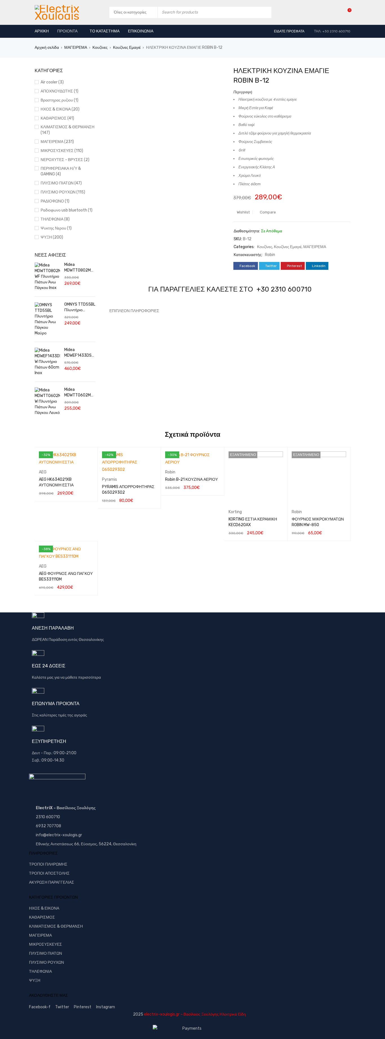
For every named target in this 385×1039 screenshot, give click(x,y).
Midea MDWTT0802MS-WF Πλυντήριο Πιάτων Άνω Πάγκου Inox (79, 267)
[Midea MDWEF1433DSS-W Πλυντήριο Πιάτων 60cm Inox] (47, 362)
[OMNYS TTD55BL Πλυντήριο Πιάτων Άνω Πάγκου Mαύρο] (47, 319)
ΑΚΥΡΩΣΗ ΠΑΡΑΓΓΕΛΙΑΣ (51, 882)
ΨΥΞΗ (34, 980)
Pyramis (109, 479)
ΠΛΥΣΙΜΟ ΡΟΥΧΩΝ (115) (63, 192)
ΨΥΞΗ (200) (52, 237)
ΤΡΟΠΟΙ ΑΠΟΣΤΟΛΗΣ (49, 873)
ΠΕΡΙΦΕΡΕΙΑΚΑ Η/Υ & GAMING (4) (61, 171)
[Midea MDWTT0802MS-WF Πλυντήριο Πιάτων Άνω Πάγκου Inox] (47, 276)
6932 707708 (48, 826)
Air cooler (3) (52, 82)
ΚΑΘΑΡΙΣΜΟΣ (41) (57, 118)
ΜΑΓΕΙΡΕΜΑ (75, 47)
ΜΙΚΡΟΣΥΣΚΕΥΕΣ (45, 944)
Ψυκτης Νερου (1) (56, 228)
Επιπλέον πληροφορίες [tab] (134, 310)
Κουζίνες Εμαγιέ (127, 47)
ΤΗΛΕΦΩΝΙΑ (40, 971)
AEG (43, 472)
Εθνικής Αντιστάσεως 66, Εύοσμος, (67, 844)
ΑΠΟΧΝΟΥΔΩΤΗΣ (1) (59, 91)
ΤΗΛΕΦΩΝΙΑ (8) (55, 219)
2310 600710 (48, 817)
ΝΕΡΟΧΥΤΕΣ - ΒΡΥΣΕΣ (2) (65, 159)
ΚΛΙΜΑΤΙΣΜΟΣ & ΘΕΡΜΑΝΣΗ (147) (67, 130)
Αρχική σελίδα (47, 47)
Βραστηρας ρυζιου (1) (59, 100)
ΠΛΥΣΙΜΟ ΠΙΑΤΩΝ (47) (61, 183)
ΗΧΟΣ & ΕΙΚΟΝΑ (44, 908)
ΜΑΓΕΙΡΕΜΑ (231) (57, 141)
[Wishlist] (346, 12)
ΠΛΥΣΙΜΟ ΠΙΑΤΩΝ (45, 953)
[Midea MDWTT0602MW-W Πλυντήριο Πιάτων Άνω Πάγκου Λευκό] (47, 401)
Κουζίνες (100, 47)
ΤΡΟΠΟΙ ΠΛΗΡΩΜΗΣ (48, 864)
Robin (270, 254)
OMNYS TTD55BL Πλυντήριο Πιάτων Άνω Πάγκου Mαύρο (79, 307)
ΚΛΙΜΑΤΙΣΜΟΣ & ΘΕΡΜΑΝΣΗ (56, 926)
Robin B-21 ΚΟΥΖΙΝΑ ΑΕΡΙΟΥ (191, 479)
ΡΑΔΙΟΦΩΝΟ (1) (55, 201)
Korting (235, 511)
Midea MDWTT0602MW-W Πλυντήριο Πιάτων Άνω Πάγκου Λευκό (79, 392)
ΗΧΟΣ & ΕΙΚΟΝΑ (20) (60, 109)
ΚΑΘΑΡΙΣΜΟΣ (42, 917)
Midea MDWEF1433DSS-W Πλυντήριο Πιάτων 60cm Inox (79, 352)
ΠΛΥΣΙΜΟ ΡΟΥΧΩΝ (46, 962)
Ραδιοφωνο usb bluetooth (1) (66, 210)
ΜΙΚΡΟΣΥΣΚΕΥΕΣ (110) (62, 150)
